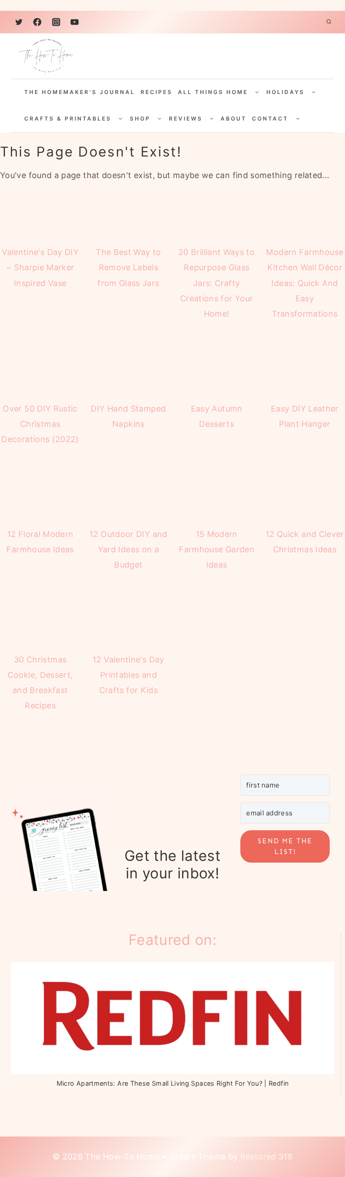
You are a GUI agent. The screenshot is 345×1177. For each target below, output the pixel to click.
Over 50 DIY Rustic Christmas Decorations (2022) (40, 424)
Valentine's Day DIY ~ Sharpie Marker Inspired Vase (40, 267)
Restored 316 (266, 1156)
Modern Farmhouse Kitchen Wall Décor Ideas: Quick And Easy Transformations (304, 282)
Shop (140, 118)
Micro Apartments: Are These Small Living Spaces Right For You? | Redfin (173, 1083)
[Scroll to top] (315, 1133)
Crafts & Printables (67, 118)
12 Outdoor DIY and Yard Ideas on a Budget (128, 549)
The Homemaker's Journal (79, 92)
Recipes (156, 92)
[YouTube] (74, 22)
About (234, 118)
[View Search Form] (328, 22)
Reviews (186, 118)
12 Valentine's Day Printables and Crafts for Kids (128, 675)
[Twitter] (19, 22)
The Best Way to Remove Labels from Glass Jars (128, 267)
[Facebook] (37, 22)
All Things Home (213, 92)
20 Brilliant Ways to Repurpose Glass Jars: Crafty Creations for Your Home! (216, 282)
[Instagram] (56, 22)
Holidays (285, 92)
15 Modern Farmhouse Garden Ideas (216, 549)
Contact (270, 118)
